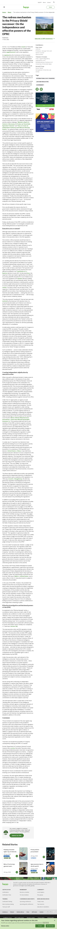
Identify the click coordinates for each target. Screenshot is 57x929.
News (9, 12)
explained (7, 55)
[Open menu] (4, 7)
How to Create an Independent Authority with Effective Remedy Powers (16, 127)
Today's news (40, 901)
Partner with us (20, 912)
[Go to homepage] (26, 7)
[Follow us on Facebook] (51, 911)
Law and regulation (42, 81)
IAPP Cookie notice (19, 917)
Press (27, 912)
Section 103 (13, 626)
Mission (12, 912)
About (44, 2)
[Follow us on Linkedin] (48, 911)
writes (13, 748)
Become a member (24, 892)
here (28, 273)
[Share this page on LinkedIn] (37, 89)
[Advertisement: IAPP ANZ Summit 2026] (45, 122)
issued (23, 47)
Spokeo (20, 278)
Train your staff (6, 907)
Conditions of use (7, 917)
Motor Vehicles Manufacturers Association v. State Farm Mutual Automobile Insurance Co (15, 419)
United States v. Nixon (14, 451)
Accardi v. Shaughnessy (15, 479)
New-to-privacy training (8, 904)
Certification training (7, 901)
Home (4, 12)
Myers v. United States (21, 576)
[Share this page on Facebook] (41, 89)
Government (40, 85)
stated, (4, 287)
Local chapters (40, 892)
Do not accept (50, 925)
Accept (40, 925)
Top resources (40, 904)
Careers (41, 912)
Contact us (5, 912)
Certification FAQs (6, 895)
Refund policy (50, 917)
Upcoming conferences (25, 901)
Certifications (5, 892)
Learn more (46, 923)
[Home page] (5, 884)
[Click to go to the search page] (54, 2)
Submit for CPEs (16, 835)
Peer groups (40, 895)
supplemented (10, 52)
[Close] (54, 920)
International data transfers (45, 78)
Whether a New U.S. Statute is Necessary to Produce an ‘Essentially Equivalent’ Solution (16, 124)
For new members (24, 895)
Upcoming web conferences (26, 904)
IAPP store (34, 912)
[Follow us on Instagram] (53, 911)
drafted (4, 301)
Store (50, 7)
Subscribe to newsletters (43, 907)
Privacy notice (41, 917)
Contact (49, 2)
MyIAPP (40, 2)
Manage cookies (5, 925)
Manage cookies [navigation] (31, 917)
